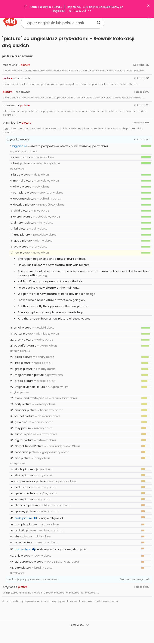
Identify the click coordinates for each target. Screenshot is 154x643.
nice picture (23, 458)
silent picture (23, 536)
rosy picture (23, 428)
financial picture (26, 410)
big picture (19, 146)
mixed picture (23, 542)
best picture (21, 163)
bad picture (23, 549)
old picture (21, 246)
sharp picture (24, 475)
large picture (22, 174)
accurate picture (24, 198)
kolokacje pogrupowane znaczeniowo (32, 579)
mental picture (23, 180)
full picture (21, 228)
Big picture (30, 151)
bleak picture (23, 357)
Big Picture (16, 151)
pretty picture (24, 339)
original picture (19, 392)
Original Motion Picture (29, 387)
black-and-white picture (31, 398)
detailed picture (24, 204)
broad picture (24, 381)
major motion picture (29, 375)
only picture (23, 555)
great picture (24, 369)
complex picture (26, 524)
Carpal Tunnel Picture (29, 446)
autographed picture (29, 561)
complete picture (25, 192)
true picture (22, 234)
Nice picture (17, 463)
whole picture (22, 186)
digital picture (24, 440)
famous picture (25, 434)
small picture (23, 327)
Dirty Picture (17, 573)
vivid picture (22, 210)
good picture (23, 240)
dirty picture (23, 567)
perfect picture (24, 416)
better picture (23, 333)
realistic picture (25, 530)
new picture (22, 252)
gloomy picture (25, 511)
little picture (23, 363)
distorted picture (26, 505)
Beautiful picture (20, 351)
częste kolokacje (18, 139)
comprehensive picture (30, 481)
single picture (24, 469)
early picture (23, 404)
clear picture (21, 157)
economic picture (26, 452)
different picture (25, 222)
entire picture (24, 499)
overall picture (22, 216)
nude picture (23, 518)
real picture (22, 487)
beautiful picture (25, 345)
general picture (25, 493)
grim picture (23, 422)
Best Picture (17, 168)
